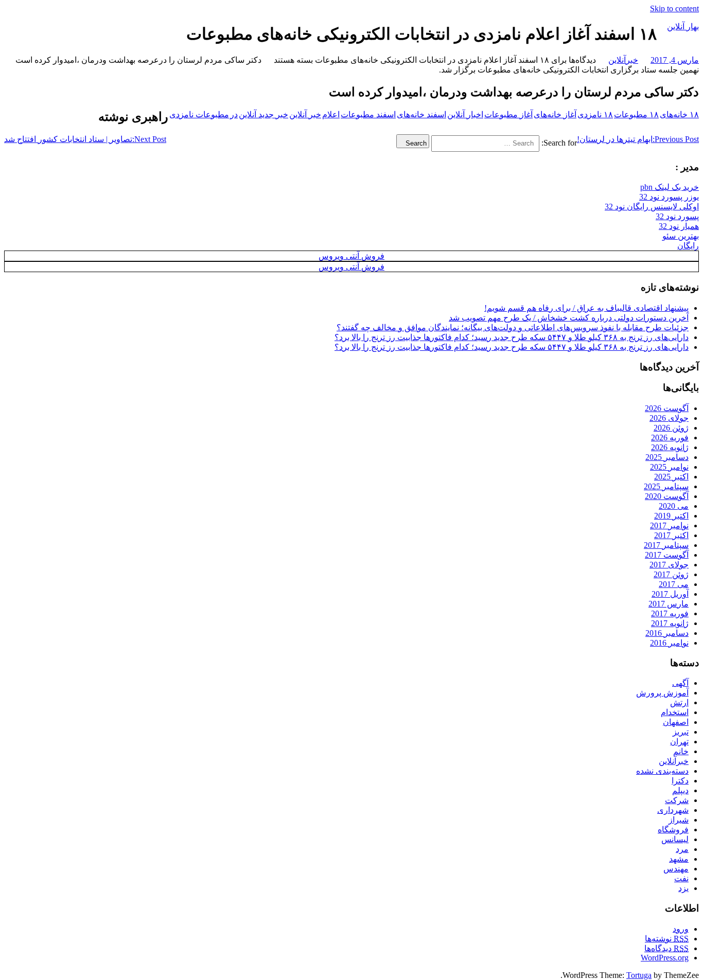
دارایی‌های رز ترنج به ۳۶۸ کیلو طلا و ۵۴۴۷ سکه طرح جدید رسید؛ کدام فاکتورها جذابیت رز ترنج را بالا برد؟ (512, 337)
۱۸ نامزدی (595, 114)
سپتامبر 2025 (666, 486)
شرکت (677, 800)
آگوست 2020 (667, 496)
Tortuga (639, 975)
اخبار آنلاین (465, 114)
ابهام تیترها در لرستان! (638, 139)
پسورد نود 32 (677, 216)
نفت (681, 878)
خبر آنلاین (305, 114)
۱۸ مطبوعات (636, 114)
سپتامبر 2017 (666, 545)
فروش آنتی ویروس (351, 256)
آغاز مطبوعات (508, 114)
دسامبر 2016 (667, 633)
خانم (681, 751)
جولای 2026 (669, 418)
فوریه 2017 (670, 613)
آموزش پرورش (662, 692)
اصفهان (676, 722)
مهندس (676, 868)
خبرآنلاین (623, 60)
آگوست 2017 (667, 554)
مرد (682, 849)
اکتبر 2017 (671, 535)
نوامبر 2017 (669, 525)
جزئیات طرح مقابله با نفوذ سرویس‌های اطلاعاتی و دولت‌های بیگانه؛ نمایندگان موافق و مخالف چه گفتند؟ (513, 327)
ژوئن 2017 (671, 574)
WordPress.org (665, 957)
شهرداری (673, 810)
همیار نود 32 (679, 226)
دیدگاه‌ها (666, 948)
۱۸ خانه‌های (679, 114)
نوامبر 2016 (669, 642)
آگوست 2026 (667, 408)
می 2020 (674, 506)
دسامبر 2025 (667, 457)
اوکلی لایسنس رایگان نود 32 (652, 206)
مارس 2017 (668, 603)
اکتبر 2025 (671, 476)
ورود (681, 928)
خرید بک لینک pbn (669, 187)
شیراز (679, 819)
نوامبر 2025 (669, 466)
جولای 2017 (669, 564)
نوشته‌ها (667, 938)
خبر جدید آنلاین (263, 114)
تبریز (681, 731)
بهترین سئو (680, 235)
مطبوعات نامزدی (199, 114)
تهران (679, 741)
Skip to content (674, 8)
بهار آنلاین (683, 26)
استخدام (675, 712)
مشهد (679, 858)
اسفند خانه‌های (421, 114)
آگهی (680, 683)
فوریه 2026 (670, 437)
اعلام (331, 114)
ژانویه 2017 (670, 623)
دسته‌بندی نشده (662, 771)
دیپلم (680, 790)
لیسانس (675, 839)
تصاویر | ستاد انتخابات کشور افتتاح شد (85, 139)
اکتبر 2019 (671, 515)
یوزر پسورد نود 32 (669, 196)
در (234, 114)
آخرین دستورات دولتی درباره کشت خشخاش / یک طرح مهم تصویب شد (569, 317)
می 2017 (674, 584)
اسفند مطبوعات (368, 114)
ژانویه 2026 (670, 447)
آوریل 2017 (670, 594)
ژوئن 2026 (671, 427)
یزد (683, 888)
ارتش (679, 702)
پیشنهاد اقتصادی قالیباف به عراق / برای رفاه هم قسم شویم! (586, 308)
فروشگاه (673, 829)
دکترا (680, 780)
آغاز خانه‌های (555, 114)
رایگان (688, 245)
